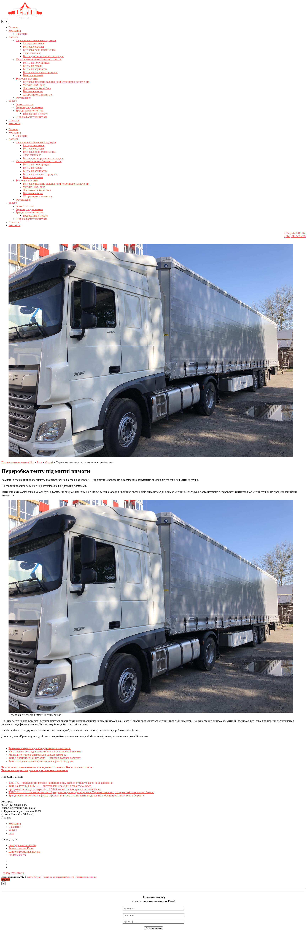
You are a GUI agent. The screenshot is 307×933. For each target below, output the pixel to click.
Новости (14, 120)
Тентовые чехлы (33, 91)
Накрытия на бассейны (37, 88)
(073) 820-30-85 (13, 873)
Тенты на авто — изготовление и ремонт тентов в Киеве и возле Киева (47, 767)
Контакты (14, 123)
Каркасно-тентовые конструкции (36, 40)
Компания (15, 30)
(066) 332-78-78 (295, 236)
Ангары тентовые (33, 43)
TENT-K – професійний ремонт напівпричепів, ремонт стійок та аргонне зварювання (60, 782)
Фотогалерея (23, 97)
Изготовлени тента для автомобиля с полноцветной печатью (45, 751)
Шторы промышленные (37, 94)
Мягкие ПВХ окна (34, 84)
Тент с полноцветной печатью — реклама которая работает (44, 757)
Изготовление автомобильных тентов (38, 59)
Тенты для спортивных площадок (43, 56)
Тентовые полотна (27, 78)
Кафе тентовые (32, 53)
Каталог (13, 37)
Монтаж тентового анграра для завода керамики (38, 754)
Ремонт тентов (24, 104)
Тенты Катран (34, 876)
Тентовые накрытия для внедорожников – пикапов (40, 748)
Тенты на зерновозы (35, 68)
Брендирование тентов (29, 110)
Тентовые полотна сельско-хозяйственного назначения (56, 81)
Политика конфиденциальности (58, 876)
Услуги (13, 100)
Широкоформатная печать (31, 116)
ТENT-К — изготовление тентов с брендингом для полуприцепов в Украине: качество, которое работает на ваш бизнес (81, 792)
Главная (13, 27)
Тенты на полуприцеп (36, 62)
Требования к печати (35, 113)
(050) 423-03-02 (295, 233)
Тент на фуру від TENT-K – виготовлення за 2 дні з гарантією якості (50, 785)
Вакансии (22, 33)
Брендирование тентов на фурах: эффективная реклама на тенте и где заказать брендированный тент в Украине (76, 795)
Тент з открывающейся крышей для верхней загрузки (41, 761)
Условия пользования (86, 876)
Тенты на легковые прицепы (40, 72)
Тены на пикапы (33, 75)
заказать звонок (272, 236)
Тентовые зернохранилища (39, 49)
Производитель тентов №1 (17, 462)
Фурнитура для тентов (29, 107)
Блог (39, 462)
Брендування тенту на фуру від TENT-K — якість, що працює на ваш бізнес (55, 789)
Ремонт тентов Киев (21, 848)
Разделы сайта (17, 854)
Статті (49, 462)
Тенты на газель (32, 65)
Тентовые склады (33, 46)
